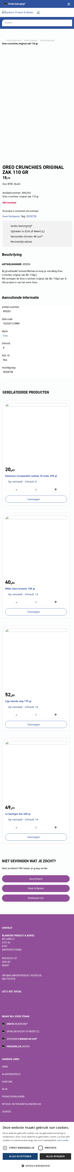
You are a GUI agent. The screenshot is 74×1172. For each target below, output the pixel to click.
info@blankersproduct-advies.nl (22, 975)
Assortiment (35, 879)
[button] (37, 1166)
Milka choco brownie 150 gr (20, 588)
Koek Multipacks (47, 40)
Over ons (7, 1081)
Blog (5, 1089)
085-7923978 (8, 978)
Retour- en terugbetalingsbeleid (21, 1104)
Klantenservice (36, 898)
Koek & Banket (31, 40)
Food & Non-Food (14, 40)
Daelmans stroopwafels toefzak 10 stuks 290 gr (31, 476)
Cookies (6, 1111)
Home (5, 1066)
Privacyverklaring (13, 1096)
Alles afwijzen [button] (55, 1156)
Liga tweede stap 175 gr (18, 701)
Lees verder (63, 1140)
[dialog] (37, 1147)
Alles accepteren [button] (20, 1156)
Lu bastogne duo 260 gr (18, 814)
